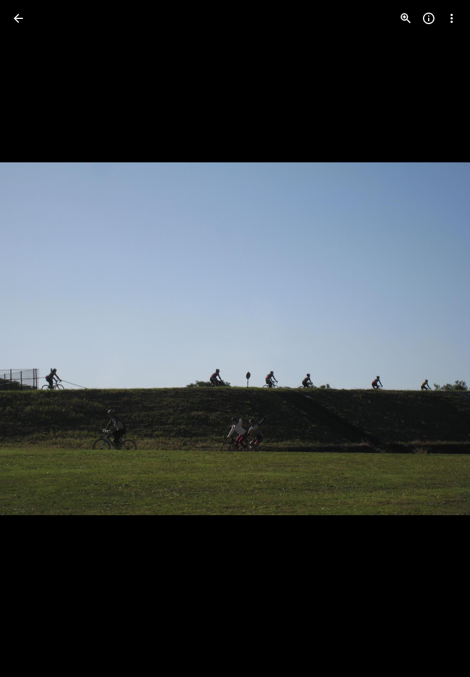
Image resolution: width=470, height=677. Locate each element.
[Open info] (428, 18)
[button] (32, 338)
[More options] (451, 18)
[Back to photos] (18, 18)
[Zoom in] (405, 18)
